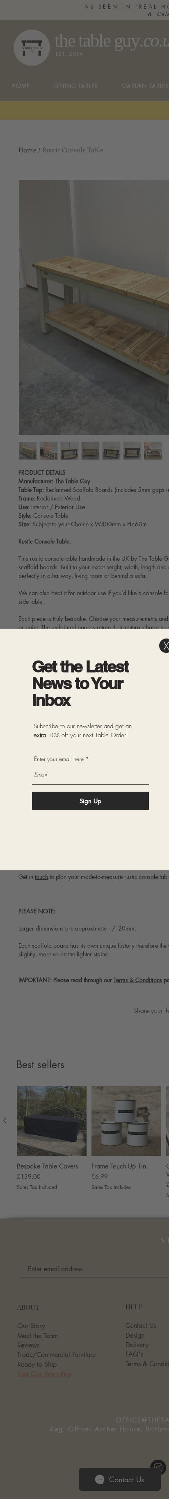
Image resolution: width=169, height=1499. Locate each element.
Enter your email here (59, 759)
